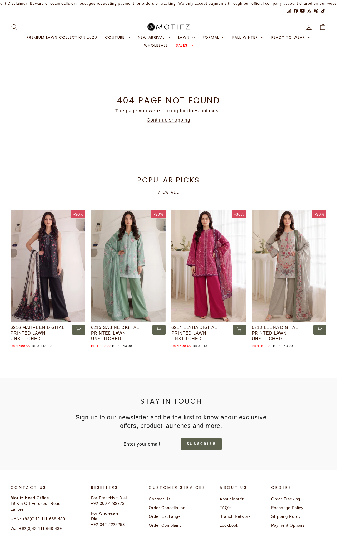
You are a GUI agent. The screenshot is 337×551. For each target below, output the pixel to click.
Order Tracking (285, 499)
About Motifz (232, 499)
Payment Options (288, 525)
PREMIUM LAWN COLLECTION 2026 (62, 37)
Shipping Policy (286, 516)
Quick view (48, 316)
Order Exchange (165, 516)
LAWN (184, 37)
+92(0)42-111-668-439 (43, 518)
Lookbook (229, 525)
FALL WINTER (246, 37)
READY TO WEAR (289, 37)
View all (169, 192)
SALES (182, 45)
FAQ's (226, 507)
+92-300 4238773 (108, 503)
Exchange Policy (287, 507)
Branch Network (235, 516)
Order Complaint (165, 525)
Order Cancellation (167, 507)
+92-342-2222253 (108, 524)
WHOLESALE (156, 45)
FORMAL (212, 37)
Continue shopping (168, 120)
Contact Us (160, 499)
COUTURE (115, 37)
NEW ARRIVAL (152, 37)
